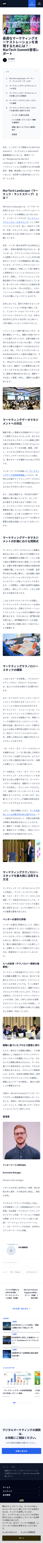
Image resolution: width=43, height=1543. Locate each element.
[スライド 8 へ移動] (26, 1402)
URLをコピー (33, 1272)
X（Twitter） (17, 1272)
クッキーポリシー (9, 1532)
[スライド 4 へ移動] (20, 1402)
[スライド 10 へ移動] (29, 1402)
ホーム (5, 1467)
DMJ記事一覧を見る (20, 1308)
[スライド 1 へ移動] (14, 1402)
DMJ (13, 1467)
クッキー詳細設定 (28, 1532)
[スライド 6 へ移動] (23, 1402)
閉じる (21, 1538)
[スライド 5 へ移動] (21, 1402)
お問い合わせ (22, 1451)
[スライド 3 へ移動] (18, 1402)
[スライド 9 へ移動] (28, 1402)
